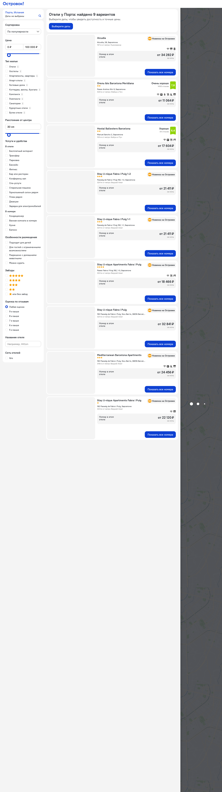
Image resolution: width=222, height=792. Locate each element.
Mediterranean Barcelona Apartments (119, 355)
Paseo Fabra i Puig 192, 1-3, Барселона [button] (114, 270)
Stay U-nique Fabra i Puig (112, 309)
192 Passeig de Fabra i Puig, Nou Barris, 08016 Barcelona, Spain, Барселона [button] (121, 314)
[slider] (9, 55)
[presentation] (23, 31)
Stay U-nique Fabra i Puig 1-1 (113, 219)
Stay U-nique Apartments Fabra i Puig (119, 264)
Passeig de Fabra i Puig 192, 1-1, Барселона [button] (116, 225)
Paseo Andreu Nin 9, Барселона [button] (111, 89)
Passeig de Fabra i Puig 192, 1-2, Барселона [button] (116, 180)
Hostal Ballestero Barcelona (113, 128)
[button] (23, 14)
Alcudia (101, 38)
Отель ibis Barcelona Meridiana (115, 83)
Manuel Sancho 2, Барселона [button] (110, 134)
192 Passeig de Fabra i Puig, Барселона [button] (114, 406)
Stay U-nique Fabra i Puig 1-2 (114, 173)
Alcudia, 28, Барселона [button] (107, 42)
